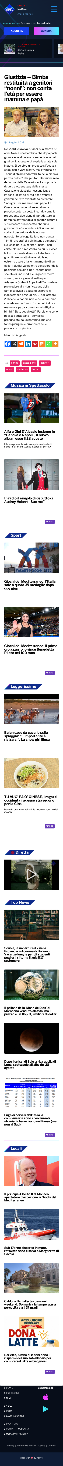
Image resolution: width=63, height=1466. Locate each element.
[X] (14, 344)
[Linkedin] (28, 344)
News (9, 1398)
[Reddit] (21, 344)
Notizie (15, 23)
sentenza (22, 369)
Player (10, 1388)
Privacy (10, 1446)
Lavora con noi (15, 1416)
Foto (9, 1411)
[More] (55, 344)
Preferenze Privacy (26, 1446)
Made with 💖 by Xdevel (31, 1458)
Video (9, 1406)
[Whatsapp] (49, 344)
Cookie (41, 1446)
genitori (44, 363)
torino (35, 369)
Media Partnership (17, 1434)
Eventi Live (12, 1424)
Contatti (52, 1446)
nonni (9, 369)
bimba (14, 363)
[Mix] (42, 344)
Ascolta (17, 31)
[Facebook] (8, 344)
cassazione (29, 363)
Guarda (46, 31)
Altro (49, 522)
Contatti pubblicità (17, 1429)
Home (7, 23)
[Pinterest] (35, 344)
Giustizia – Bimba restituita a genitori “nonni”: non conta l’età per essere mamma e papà (28, 88)
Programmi (12, 1393)
